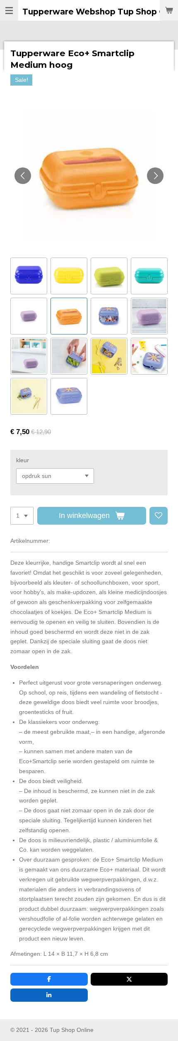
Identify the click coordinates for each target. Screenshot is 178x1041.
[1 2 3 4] (22, 516)
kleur (22, 460)
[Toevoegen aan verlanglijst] (158, 516)
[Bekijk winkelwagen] (169, 10)
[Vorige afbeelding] (22, 175)
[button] (28, 276)
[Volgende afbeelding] (155, 175)
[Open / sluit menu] (9, 10)
